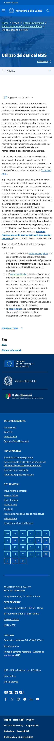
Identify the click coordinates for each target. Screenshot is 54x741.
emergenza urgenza (38, 253)
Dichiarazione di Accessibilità (18, 737)
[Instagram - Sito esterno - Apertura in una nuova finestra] (18, 699)
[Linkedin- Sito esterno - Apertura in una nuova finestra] (31, 699)
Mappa (7, 719)
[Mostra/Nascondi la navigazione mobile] (3, 10)
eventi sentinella (18, 274)
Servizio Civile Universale (16, 441)
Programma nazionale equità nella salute (24, 513)
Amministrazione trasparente (18, 457)
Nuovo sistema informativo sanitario (22, 26)
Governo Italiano (11, 2)
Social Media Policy (13, 725)
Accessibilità (23, 731)
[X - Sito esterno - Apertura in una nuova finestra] (12, 699)
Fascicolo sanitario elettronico (18, 523)
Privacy (30, 719)
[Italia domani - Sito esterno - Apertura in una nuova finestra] (25, 396)
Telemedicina (10, 518)
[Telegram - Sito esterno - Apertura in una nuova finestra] (24, 699)
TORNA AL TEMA (10, 328)
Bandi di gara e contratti (16, 470)
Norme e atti (10, 427)
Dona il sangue (11, 500)
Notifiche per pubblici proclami (19, 474)
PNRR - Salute (11, 495)
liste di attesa (15, 308)
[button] (48, 11)
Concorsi (8, 432)
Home (5, 23)
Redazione (9, 731)
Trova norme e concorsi (15, 490)
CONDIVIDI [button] (42, 61)
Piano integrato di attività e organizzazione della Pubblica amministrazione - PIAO (25, 463)
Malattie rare (10, 504)
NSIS (4, 344)
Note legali (18, 719)
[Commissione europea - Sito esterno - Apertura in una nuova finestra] (19, 364)
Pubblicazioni (10, 436)
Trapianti (8, 509)
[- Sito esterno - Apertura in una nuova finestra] (37, 699)
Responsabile (32, 725)
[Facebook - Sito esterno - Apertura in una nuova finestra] (5, 699)
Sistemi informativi (33, 23)
